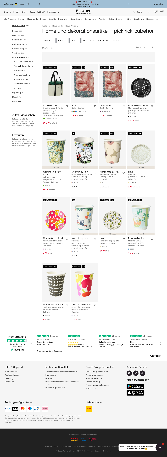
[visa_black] (15, 409)
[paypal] (8, 409)
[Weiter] (129, 4)
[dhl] (89, 409)
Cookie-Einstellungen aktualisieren (107, 446)
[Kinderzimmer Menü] (160, 19)
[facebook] (129, 373)
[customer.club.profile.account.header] (149, 12)
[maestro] (30, 409)
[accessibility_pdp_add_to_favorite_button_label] (67, 106)
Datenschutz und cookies (83, 446)
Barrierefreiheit (66, 446)
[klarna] (45, 409)
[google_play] (135, 386)
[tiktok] (142, 373)
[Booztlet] (83, 12)
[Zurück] (39, 4)
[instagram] (136, 373)
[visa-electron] (37, 409)
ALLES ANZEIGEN (155, 356)
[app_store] (135, 393)
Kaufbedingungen (52, 446)
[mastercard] (23, 409)
